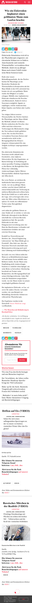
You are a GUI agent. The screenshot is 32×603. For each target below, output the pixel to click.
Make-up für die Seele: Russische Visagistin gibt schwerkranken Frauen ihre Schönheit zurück (15, 389)
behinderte (7, 333)
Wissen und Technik (16, 23)
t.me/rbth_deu (16, 465)
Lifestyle (15, 414)
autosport (7, 483)
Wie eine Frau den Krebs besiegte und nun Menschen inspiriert (15, 373)
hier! (7, 601)
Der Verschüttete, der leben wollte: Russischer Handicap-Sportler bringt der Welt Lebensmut (15, 380)
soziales (18, 333)
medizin (6, 328)
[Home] (3, 2)
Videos (16, 483)
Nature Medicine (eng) (18, 303)
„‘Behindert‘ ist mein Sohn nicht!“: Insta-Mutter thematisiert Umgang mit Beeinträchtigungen (15, 398)
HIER (6, 493)
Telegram (19, 52)
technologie (16, 328)
